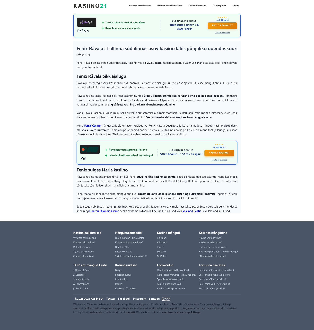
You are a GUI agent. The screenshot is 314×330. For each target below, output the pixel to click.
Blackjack (162, 238)
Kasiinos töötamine (125, 288)
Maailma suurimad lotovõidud (173, 270)
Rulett (160, 247)
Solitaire (161, 252)
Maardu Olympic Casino (104, 211)
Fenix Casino (92, 125)
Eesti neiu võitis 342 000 (212, 288)
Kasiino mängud (168, 233)
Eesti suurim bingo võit (169, 284)
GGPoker (162, 256)
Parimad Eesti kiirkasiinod (169, 6)
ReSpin (83, 31)
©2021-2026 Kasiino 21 (89, 298)
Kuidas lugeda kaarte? (211, 242)
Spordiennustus (123, 275)
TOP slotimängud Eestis (90, 265)
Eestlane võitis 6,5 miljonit (213, 279)
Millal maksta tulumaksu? (212, 256)
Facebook (124, 298)
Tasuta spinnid (219, 6)
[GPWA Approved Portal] (166, 299)
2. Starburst (79, 275)
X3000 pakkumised (83, 252)
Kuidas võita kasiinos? (210, 238)
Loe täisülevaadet (222, 32)
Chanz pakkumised (83, 256)
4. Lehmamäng (81, 284)
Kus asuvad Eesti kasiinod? (213, 247)
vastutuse (167, 312)
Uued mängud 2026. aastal (129, 238)
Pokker (119, 284)
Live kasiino (121, 279)
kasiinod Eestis (192, 211)
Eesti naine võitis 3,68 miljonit (214, 284)
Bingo (118, 270)
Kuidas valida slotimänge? (129, 242)
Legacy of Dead (123, 252)
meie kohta (95, 312)
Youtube (154, 298)
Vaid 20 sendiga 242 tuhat (171, 288)
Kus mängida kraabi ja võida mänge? (218, 252)
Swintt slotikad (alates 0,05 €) (131, 256)
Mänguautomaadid (128, 233)
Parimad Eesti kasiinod (140, 6)
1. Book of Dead (81, 270)
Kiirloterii (161, 242)
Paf (83, 158)
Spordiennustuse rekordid (170, 279)
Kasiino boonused (197, 6)
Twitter (110, 298)
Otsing (236, 6)
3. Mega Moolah (81, 279)
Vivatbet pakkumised (84, 238)
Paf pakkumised (81, 247)
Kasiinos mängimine (213, 233)
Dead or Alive (122, 247)
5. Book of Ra (80, 288)
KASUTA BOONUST (222, 25)
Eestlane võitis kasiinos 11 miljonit (217, 270)
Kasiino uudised (126, 265)
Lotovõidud (165, 265)
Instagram (139, 298)
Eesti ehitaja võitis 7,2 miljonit (214, 275)
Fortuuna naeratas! (212, 265)
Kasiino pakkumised (87, 233)
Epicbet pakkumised (84, 242)
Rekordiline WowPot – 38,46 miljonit (176, 275)
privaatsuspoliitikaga (188, 312)
